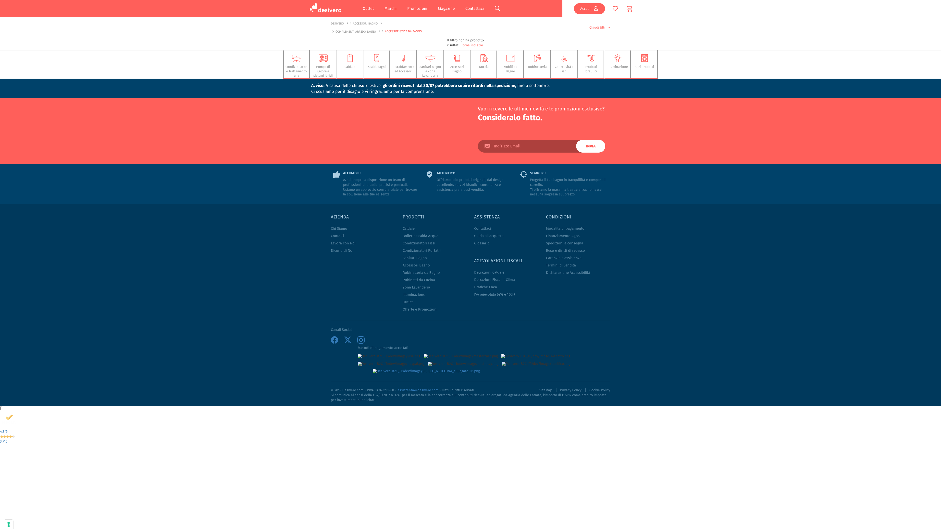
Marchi (390, 8)
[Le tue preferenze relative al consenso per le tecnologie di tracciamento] (8, 524)
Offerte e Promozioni (420, 309)
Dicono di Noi (342, 250)
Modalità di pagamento (565, 228)
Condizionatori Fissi (419, 243)
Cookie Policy (599, 390)
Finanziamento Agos (563, 236)
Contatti (337, 236)
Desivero (337, 23)
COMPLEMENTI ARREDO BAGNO (355, 31)
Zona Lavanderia (416, 287)
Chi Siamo (339, 228)
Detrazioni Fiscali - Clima (494, 280)
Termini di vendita (561, 265)
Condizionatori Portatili (422, 250)
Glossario (482, 243)
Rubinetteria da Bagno (421, 273)
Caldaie (409, 228)
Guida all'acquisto (489, 236)
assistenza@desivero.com (417, 390)
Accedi (585, 8)
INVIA (590, 146)
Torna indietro (472, 45)
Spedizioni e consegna (564, 243)
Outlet (368, 8)
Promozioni (417, 8)
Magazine (446, 8)
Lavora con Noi (343, 243)
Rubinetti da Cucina (419, 280)
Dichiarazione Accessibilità (568, 273)
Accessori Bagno (416, 265)
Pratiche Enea (485, 287)
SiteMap (545, 390)
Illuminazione (414, 295)
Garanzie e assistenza (564, 258)
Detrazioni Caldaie (489, 272)
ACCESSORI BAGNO (365, 23)
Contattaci (474, 8)
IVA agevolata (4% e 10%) (494, 294)
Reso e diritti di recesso (565, 250)
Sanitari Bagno (415, 258)
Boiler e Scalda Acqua (420, 236)
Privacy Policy (571, 390)
